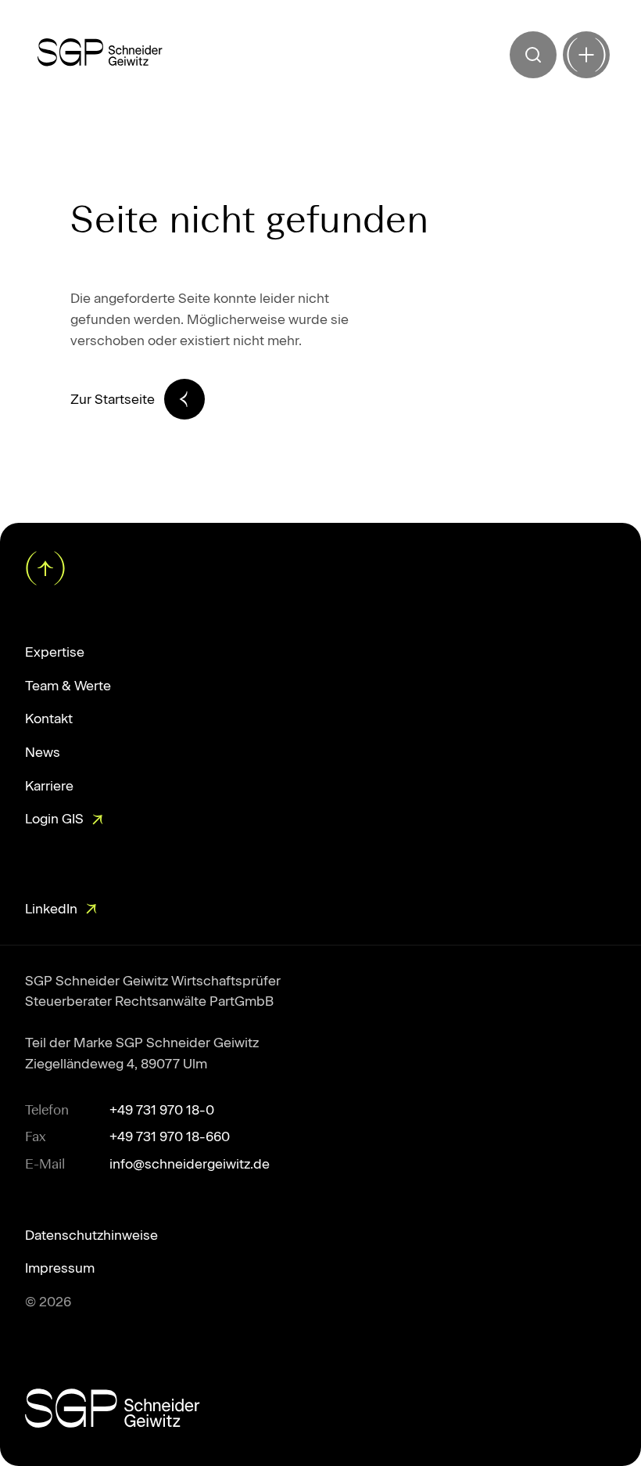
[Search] (533, 54)
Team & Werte (68, 685)
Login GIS (54, 819)
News (42, 752)
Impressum (60, 1268)
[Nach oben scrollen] (44, 566)
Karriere (49, 786)
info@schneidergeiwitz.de (189, 1164)
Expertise (54, 652)
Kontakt (49, 718)
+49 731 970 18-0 (161, 1110)
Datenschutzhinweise (91, 1235)
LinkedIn (51, 909)
